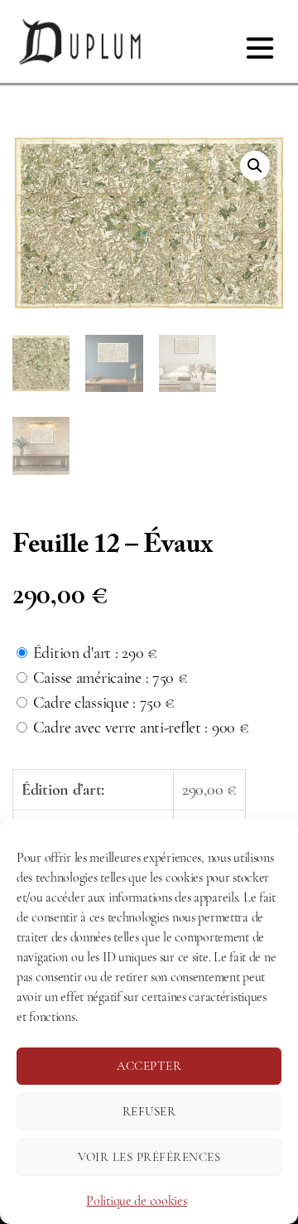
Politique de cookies (136, 1201)
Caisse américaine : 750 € (110, 677)
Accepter (149, 1065)
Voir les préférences (149, 1156)
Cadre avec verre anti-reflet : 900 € (141, 727)
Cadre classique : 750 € (104, 702)
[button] (255, 166)
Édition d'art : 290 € (95, 652)
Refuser (149, 1111)
